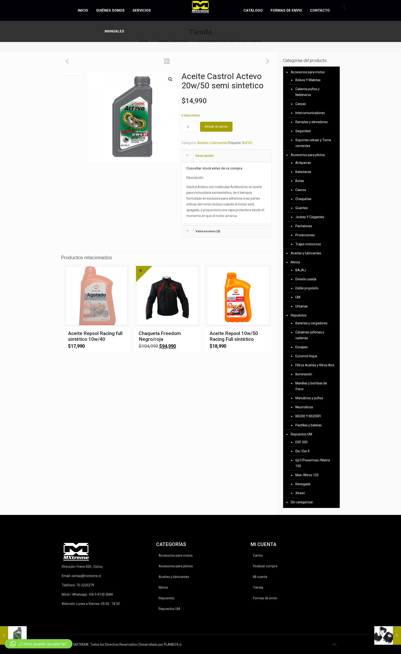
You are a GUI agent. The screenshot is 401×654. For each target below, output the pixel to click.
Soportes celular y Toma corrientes (313, 143)
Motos (295, 262)
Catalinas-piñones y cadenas (309, 335)
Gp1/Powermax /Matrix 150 (312, 463)
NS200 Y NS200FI (308, 416)
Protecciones (305, 235)
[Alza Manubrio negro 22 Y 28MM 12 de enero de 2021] (387, 635)
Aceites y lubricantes (212, 143)
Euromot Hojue (306, 356)
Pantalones (303, 226)
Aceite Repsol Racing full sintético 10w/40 (95, 336)
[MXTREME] (200, 7)
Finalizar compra (265, 566)
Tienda (258, 587)
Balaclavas (303, 172)
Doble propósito (306, 288)
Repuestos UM (301, 434)
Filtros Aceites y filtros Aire (314, 365)
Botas (299, 181)
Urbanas (301, 306)
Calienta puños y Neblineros (307, 92)
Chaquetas (303, 199)
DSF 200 (301, 442)
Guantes (301, 208)
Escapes (301, 347)
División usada (305, 279)
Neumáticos (304, 407)
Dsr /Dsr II (302, 451)
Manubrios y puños (309, 398)
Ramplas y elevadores (311, 122)
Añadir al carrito (216, 126)
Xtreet (300, 493)
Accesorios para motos (308, 72)
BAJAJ (300, 270)
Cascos (300, 190)
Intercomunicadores (310, 113)
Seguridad (302, 131)
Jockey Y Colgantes (309, 217)
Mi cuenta (260, 577)
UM (297, 297)
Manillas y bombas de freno (311, 386)
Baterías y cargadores (311, 323)
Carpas (300, 104)
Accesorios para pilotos (308, 155)
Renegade (302, 484)
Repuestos (299, 315)
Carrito (258, 555)
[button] (170, 79)
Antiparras (303, 163)
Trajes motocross (308, 244)
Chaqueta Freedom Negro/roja (160, 336)
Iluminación (303, 374)
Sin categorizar (302, 502)
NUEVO (247, 143)
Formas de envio (265, 598)
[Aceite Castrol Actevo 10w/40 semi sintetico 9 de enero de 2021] (13, 635)
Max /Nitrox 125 (307, 475)
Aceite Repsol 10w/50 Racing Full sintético (234, 336)
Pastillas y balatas (308, 425)
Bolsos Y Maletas (307, 80)
